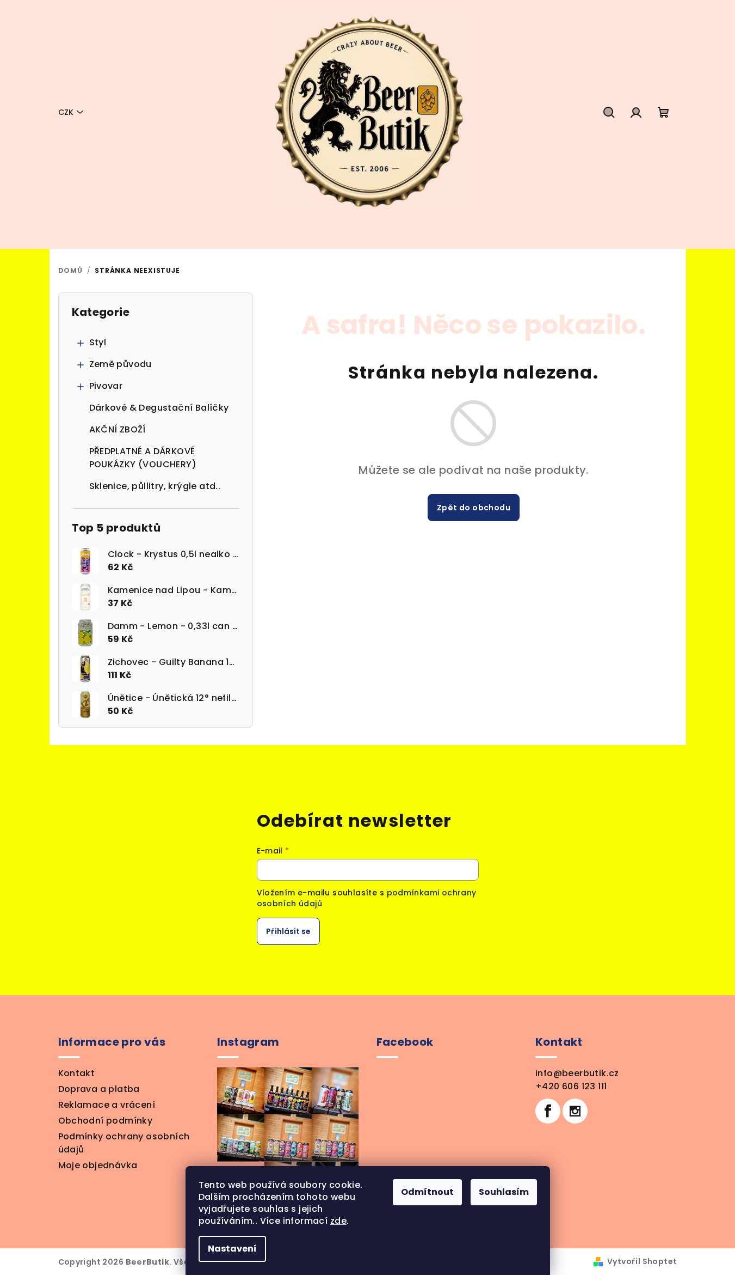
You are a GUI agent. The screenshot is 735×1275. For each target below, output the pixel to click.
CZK (65, 112)
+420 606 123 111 (571, 1086)
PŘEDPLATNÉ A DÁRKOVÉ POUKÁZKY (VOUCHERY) (143, 458)
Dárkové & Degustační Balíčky (159, 407)
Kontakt (76, 1073)
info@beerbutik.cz (577, 1073)
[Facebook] (547, 1111)
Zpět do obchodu (473, 507)
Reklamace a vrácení (107, 1105)
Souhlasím (504, 1192)
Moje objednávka (98, 1165)
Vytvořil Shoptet (642, 1261)
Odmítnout (427, 1192)
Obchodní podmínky (105, 1120)
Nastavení (232, 1248)
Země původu (120, 364)
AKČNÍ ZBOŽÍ (117, 429)
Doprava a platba (99, 1089)
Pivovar (106, 386)
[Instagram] (575, 1111)
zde (338, 1221)
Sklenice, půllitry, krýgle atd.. (155, 486)
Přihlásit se (288, 931)
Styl (98, 342)
